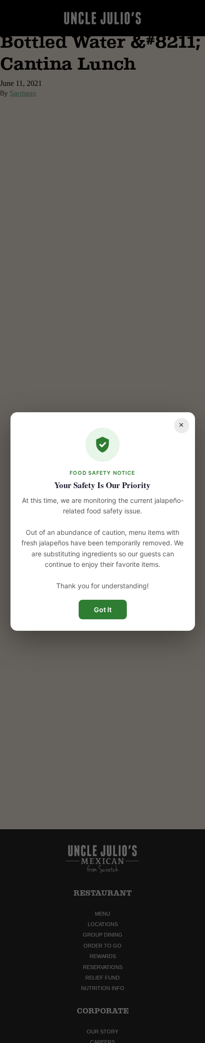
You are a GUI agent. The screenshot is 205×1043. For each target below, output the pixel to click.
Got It (103, 609)
